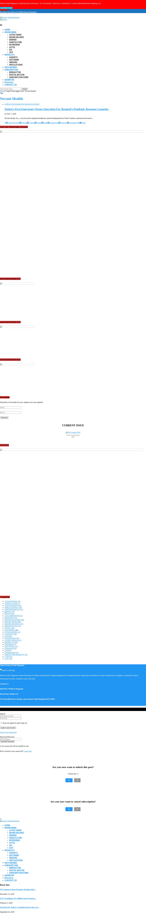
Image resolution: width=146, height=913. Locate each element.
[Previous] (8, 10)
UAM (8, 650)
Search (24, 89)
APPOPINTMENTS (14, 610)
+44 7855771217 (6, 8)
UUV (11, 52)
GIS (10, 49)
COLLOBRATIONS (13, 616)
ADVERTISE (9, 79)
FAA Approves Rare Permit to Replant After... (18, 889)
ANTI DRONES (11, 67)
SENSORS (13, 62)
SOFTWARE (14, 59)
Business (9, 612)
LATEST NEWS (15, 34)
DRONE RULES (13, 626)
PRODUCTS (9, 54)
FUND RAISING (12, 632)
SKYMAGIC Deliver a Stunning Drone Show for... (19, 907)
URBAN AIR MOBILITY (16, 655)
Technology (11, 648)
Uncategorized (11, 653)
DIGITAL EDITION (16, 74)
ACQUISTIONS (12, 601)
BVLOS (9, 614)
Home (2, 91)
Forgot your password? (8, 732)
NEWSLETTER (15, 72)
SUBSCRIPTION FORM (18, 77)
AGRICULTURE (15, 42)
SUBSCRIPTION (11, 69)
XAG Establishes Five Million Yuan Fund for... (18, 898)
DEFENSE (13, 39)
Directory (9, 82)
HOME (7, 29)
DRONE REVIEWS (14, 624)
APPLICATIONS (16, 64)
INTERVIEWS (14, 44)
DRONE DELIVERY (16, 37)
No (77, 780)
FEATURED (11, 630)
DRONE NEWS (10, 32)
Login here (28, 751)
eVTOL (12, 47)
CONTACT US (11, 84)
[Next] (9, 10)
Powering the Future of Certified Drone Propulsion (18, 12)
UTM (8, 657)
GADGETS (13, 57)
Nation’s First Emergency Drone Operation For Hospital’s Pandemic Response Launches (57, 109)
